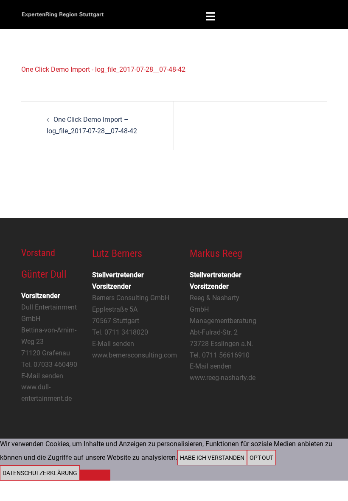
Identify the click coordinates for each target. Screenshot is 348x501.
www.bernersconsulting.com (134, 355)
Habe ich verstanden (212, 457)
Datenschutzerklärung (40, 473)
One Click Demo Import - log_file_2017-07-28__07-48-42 (103, 69)
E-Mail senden (42, 376)
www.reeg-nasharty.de (222, 378)
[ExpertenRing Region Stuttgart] (62, 14)
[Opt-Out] (95, 475)
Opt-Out (261, 457)
